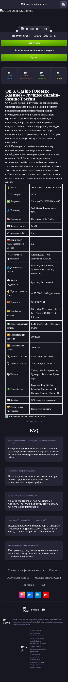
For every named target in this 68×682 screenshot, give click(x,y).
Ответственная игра (18, 577)
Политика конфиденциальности (26, 570)
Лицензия (28, 584)
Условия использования (48, 577)
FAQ (42, 584)
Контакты (54, 570)
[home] (34, 5)
